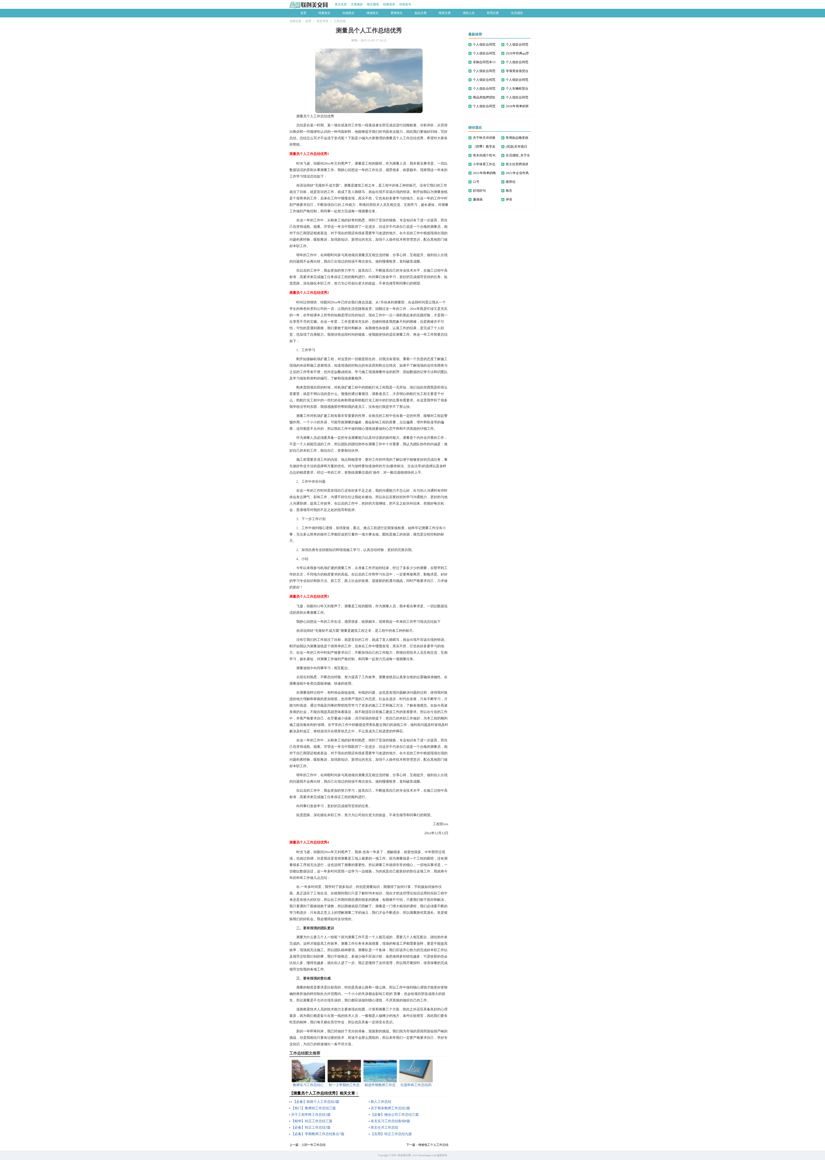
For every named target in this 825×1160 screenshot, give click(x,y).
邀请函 (478, 199)
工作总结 (340, 21)
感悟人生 (469, 13)
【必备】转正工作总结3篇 (311, 1127)
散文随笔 (373, 4)
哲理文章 (493, 13)
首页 (303, 13)
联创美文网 (404, 1155)
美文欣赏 (341, 4)
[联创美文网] (308, 4)
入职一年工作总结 (313, 1144)
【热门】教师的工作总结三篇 (313, 1108)
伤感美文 (348, 13)
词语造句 (405, 4)
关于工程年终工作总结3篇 (311, 1114)
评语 (509, 199)
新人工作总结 (381, 1101)
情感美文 (373, 13)
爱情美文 (397, 13)
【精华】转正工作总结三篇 (311, 1121)
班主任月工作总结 (384, 1127)
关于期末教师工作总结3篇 (390, 1108)
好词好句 (479, 190)
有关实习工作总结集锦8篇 (390, 1121)
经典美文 (324, 13)
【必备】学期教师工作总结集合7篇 (317, 1134)
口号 (476, 182)
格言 (509, 190)
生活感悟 (517, 13)
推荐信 (510, 182)
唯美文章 (445, 13)
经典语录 (389, 4)
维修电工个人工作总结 (433, 1144)
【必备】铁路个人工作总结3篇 (316, 1101)
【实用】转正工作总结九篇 (391, 1134)
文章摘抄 (357, 4)
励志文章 (421, 13)
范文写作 (322, 21)
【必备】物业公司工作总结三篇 (395, 1114)
